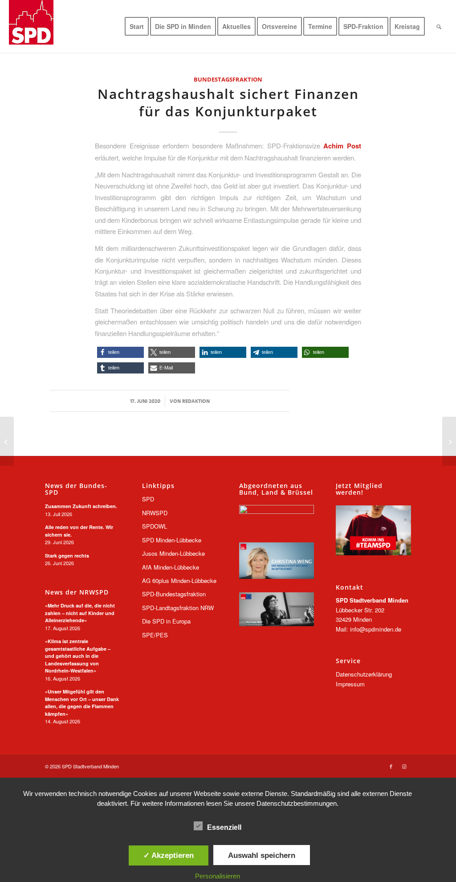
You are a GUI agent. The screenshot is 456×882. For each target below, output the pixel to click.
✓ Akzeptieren (168, 855)
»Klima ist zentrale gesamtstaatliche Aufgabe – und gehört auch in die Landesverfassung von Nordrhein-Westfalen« (77, 656)
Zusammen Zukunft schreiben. (81, 506)
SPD (148, 499)
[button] (120, 352)
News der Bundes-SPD (76, 489)
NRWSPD (154, 513)
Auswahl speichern (261, 855)
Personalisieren (217, 876)
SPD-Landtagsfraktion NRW (178, 607)
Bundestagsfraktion (228, 79)
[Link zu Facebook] (391, 766)
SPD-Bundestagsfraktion (174, 594)
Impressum (350, 684)
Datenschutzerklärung (364, 674)
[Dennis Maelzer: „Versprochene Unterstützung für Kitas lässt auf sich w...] (449, 441)
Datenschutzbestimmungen (296, 803)
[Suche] (439, 26)
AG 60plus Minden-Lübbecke (179, 580)
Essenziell (224, 827)
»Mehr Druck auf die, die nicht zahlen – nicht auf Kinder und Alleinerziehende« (80, 613)
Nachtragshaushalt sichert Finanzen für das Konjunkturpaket (228, 102)
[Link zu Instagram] (404, 766)
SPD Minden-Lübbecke (171, 540)
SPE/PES (155, 635)
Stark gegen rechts (67, 555)
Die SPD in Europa (166, 621)
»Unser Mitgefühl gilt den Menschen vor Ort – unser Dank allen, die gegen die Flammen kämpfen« (82, 702)
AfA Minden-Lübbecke (170, 567)
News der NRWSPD (77, 592)
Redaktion (196, 401)
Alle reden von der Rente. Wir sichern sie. (79, 531)
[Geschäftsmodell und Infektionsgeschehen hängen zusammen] (7, 441)
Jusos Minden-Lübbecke (173, 553)
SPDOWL (154, 526)
